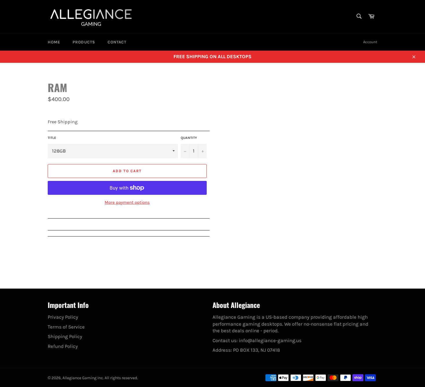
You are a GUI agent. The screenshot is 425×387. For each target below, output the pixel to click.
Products (84, 42)
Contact (117, 42)
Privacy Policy (63, 317)
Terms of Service (66, 327)
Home (54, 42)
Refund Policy (63, 346)
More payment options (127, 202)
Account (370, 42)
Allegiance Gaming (79, 378)
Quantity (189, 138)
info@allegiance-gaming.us (270, 340)
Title (52, 138)
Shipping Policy (65, 336)
